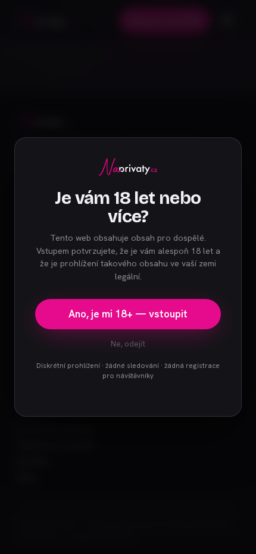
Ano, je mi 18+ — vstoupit (128, 313)
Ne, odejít (128, 344)
